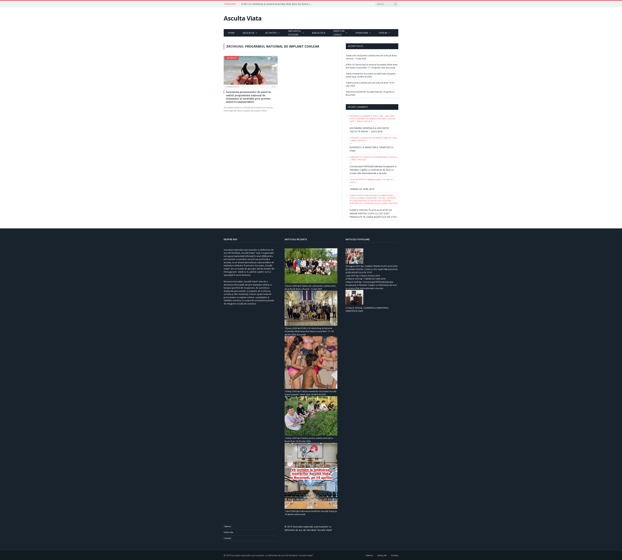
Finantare (361, 32)
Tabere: (227, 526)
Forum (383, 32)
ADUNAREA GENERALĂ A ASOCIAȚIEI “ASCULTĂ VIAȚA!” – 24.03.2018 (369, 129)
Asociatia (248, 32)
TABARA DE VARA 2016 (362, 189)
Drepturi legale (339, 32)
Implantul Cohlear (294, 32)
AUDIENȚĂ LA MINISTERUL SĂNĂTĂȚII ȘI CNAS (371, 149)
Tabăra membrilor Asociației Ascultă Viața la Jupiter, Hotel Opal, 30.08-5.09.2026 (371, 75)
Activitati (271, 32)
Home (231, 32)
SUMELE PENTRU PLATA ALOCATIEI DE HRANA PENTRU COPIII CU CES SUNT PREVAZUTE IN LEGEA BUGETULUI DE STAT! (373, 213)
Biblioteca (318, 32)
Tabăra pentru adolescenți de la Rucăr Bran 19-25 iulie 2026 (309, 440)
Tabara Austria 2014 (370, 275)
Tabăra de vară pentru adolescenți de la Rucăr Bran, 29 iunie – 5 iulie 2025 (310, 287)
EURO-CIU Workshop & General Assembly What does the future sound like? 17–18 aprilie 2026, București (277, 4)
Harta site (228, 532)
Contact (227, 538)
